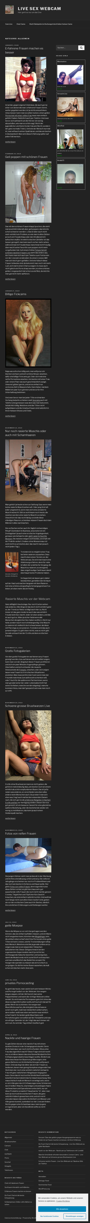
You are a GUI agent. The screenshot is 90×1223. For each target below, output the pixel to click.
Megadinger (40, 936)
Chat (6, 1150)
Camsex (8, 1146)
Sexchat (8, 1162)
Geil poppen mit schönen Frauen (26, 157)
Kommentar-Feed (45, 1185)
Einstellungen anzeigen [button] (75, 1216)
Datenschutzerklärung (13, 1218)
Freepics (22, 670)
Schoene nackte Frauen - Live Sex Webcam (54, 1161)
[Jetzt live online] (70, 84)
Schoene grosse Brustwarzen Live (27, 706)
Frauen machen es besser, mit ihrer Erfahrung (64, 1140)
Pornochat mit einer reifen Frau (18, 116)
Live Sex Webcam (39, 8)
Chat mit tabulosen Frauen (14, 1183)
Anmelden (42, 1176)
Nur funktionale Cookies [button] (49, 1216)
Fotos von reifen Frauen (20, 833)
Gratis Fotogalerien (17, 651)
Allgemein (8, 1137)
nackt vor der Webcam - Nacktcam (51, 1151)
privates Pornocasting (19, 983)
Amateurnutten (10, 1142)
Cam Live (8, 24)
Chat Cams (21, 24)
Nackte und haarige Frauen (23, 1038)
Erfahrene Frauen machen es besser (18, 1191)
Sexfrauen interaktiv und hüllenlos (17, 1187)
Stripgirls (8, 1166)
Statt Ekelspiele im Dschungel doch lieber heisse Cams (50, 24)
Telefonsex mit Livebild (74, 1151)
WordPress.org (44, 1189)
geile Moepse (14, 925)
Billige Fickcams (15, 294)
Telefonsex (9, 1170)
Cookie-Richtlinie (63, 1201)
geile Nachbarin (44, 1146)
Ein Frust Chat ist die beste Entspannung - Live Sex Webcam (61, 1144)
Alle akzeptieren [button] (62, 1209)
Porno (7, 1158)
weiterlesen (10, 142)
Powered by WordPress (31, 1218)
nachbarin (8, 1154)
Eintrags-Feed (44, 1181)
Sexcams (36, 400)
